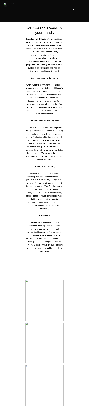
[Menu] (84, 11)
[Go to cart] (73, 11)
